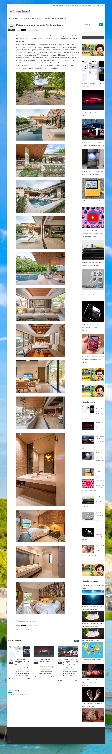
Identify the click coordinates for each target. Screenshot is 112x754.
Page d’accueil (12, 18)
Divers (13, 678)
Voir (28, 678)
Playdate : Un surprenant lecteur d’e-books (100, 471)
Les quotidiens (24, 18)
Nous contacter (37, 18)
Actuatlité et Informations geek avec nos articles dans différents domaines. (72, 5)
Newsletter (97, 5)
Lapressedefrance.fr (13, 741)
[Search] (101, 24)
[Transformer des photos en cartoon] (93, 49)
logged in (17, 694)
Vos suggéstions (50, 18)
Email (83, 31)
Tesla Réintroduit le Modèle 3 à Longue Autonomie (46, 661)
